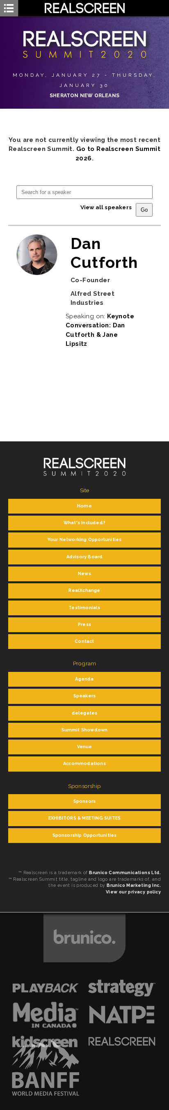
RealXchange (84, 590)
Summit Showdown (85, 730)
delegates (85, 713)
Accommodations (84, 763)
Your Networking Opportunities (85, 539)
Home (84, 506)
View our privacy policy (133, 891)
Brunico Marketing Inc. (134, 885)
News (84, 573)
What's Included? (84, 522)
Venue (84, 746)
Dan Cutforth (104, 253)
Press (84, 624)
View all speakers (106, 207)
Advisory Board (84, 557)
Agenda (84, 679)
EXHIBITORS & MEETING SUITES (84, 818)
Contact (84, 641)
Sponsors (84, 801)
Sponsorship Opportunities (85, 835)
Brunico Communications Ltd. (125, 872)
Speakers (84, 696)
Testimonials (84, 607)
